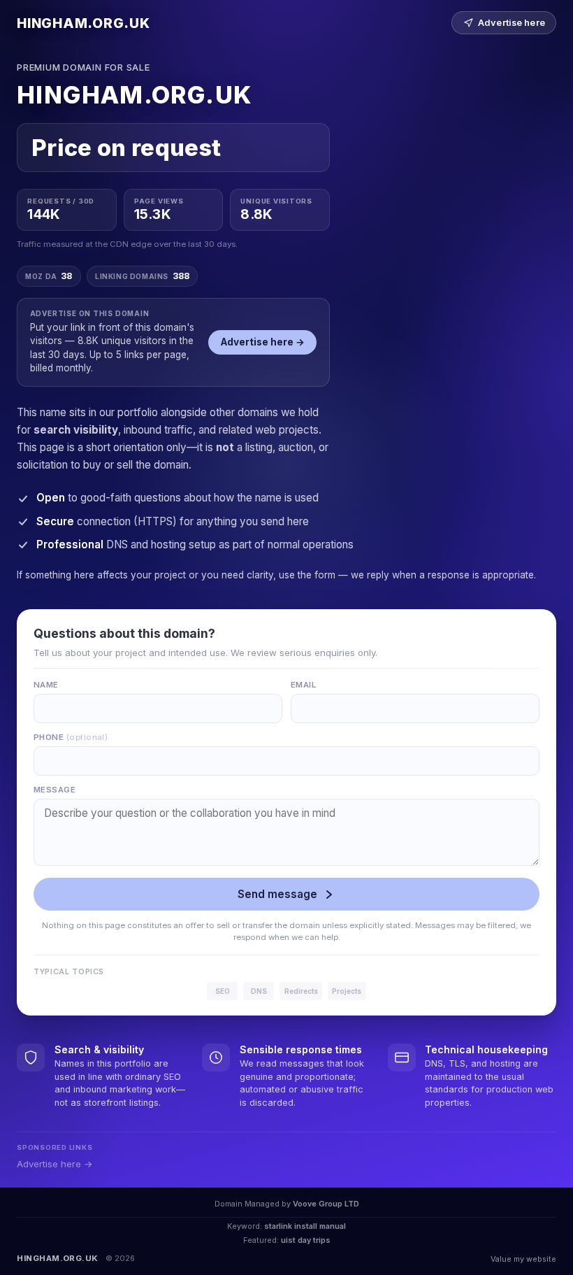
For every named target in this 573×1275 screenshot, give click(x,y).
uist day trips (306, 1240)
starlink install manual (305, 1226)
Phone (71, 737)
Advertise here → (263, 342)
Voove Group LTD (326, 1204)
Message (54, 790)
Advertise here (511, 22)
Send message (277, 894)
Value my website (523, 1259)
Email (303, 685)
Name (46, 685)
